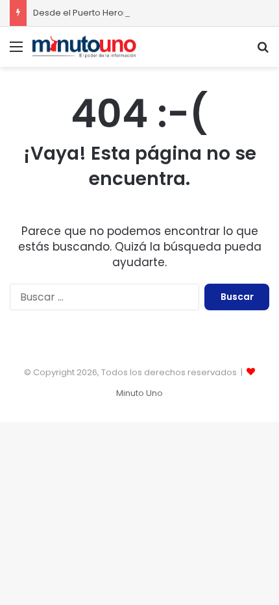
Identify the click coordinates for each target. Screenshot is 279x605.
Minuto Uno (139, 393)
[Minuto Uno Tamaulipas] (84, 47)
